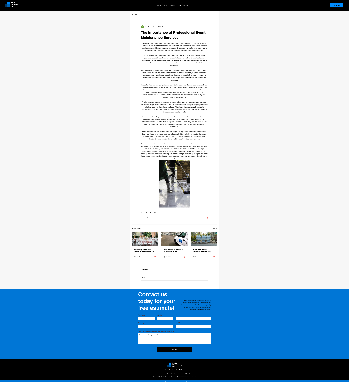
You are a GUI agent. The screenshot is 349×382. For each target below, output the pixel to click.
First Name (141, 315)
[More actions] (207, 27)
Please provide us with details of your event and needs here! (156, 331)
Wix (188, 381)
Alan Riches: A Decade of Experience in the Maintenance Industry (173, 250)
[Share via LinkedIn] (151, 212)
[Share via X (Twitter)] (146, 212)
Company (141, 323)
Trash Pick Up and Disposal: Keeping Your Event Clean (202, 250)
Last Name (160, 315)
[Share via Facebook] (142, 212)
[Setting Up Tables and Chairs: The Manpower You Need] (145, 239)
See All (215, 228)
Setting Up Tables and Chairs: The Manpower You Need (144, 250)
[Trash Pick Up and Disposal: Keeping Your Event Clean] (204, 239)
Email (177, 323)
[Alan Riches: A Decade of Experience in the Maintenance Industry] (174, 239)
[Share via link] (155, 212)
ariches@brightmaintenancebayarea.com (184, 377)
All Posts (134, 14)
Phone (177, 315)
